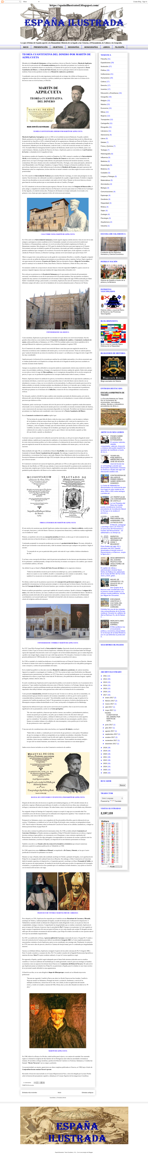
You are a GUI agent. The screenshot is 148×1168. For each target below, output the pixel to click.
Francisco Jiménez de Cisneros (56, 158)
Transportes (105, 119)
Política (103, 70)
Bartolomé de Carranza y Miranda (78, 918)
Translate (117, 801)
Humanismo (105, 78)
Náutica (103, 104)
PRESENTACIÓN (41, 47)
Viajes (103, 210)
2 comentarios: (27, 1082)
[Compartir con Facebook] (41, 1082)
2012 (105, 679)
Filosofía (104, 59)
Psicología (104, 218)
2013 (105, 682)
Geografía (104, 97)
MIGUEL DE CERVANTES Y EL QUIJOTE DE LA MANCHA (117, 582)
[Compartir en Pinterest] (44, 1082)
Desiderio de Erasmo (69, 167)
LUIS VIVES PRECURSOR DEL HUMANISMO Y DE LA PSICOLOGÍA (117, 519)
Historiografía (106, 154)
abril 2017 (109, 707)
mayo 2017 (109, 710)
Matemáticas (105, 180)
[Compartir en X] (39, 1082)
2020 (105, 754)
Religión (104, 100)
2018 (105, 747)
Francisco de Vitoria (49, 261)
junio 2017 (109, 725)
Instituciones (105, 74)
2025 (105, 770)
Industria (104, 226)
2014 (105, 685)
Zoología (104, 214)
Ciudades (104, 173)
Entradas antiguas (87, 1092)
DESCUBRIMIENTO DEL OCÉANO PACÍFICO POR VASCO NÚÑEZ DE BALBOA (117, 562)
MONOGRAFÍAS (91, 47)
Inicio (59, 1092)
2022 (105, 760)
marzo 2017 (109, 704)
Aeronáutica (105, 184)
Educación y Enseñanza (109, 93)
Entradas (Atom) (61, 1097)
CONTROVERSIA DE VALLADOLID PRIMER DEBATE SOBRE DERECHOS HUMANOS (118, 479)
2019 (105, 751)
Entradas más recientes (29, 1092)
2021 (105, 757)
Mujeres (104, 116)
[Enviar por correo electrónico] (35, 1082)
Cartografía (105, 123)
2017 (105, 695)
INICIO (25, 47)
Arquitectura (105, 222)
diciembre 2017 (111, 744)
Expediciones (105, 63)
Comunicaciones (107, 191)
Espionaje (104, 195)
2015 (105, 688)
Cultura (103, 81)
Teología (104, 150)
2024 (105, 766)
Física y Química (107, 146)
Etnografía (104, 127)
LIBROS (106, 47)
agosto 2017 (110, 731)
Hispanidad (105, 203)
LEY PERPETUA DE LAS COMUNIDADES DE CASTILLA (118, 499)
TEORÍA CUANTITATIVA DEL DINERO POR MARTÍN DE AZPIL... (112, 717)
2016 (105, 691)
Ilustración (104, 66)
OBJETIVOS (58, 47)
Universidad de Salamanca (44, 240)
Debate (103, 142)
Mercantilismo (48, 372)
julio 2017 (109, 728)
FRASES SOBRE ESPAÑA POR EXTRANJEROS (116, 438)
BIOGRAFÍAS (73, 47)
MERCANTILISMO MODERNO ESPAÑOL (117, 623)
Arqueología (105, 165)
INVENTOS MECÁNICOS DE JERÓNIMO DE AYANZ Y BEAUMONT (116, 540)
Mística (103, 207)
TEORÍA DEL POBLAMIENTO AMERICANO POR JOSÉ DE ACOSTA (117, 458)
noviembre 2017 (111, 740)
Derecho (104, 85)
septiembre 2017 (111, 734)
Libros (103, 138)
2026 (105, 773)
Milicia (103, 112)
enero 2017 (109, 698)
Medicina (104, 161)
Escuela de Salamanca (50, 274)
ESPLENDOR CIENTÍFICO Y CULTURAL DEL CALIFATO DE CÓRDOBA (116, 603)
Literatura (104, 131)
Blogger (91, 1152)
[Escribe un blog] (37, 1082)
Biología (104, 188)
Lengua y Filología (107, 176)
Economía (31, 1085)
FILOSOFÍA (119, 47)
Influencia (104, 157)
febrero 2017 (110, 701)
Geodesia (104, 199)
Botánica (104, 169)
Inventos (104, 89)
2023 (105, 763)
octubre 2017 (110, 737)
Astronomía (105, 135)
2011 (105, 676)
